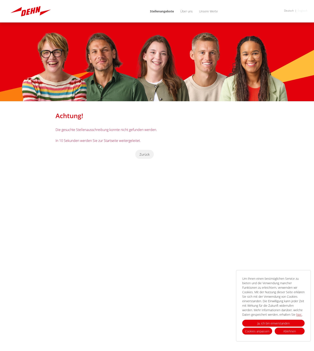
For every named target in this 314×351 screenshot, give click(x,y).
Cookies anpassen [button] (257, 331)
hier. (299, 314)
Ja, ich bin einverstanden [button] (273, 323)
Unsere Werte (208, 11)
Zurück (144, 154)
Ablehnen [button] (289, 331)
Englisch (302, 10)
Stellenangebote (162, 11)
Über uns (186, 11)
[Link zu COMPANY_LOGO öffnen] (30, 11)
